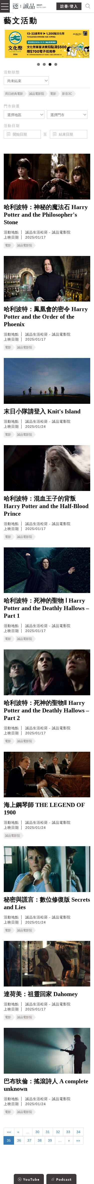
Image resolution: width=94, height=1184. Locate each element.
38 (40, 1140)
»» (78, 1140)
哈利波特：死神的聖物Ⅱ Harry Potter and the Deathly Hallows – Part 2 (46, 710)
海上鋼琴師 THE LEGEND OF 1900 (44, 809)
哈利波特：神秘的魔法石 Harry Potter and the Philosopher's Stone (46, 214)
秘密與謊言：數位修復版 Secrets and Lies (47, 903)
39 (50, 1140)
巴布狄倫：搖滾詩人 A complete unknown (46, 1085)
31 (48, 1132)
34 (78, 1132)
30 (37, 1132)
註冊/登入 (69, 6)
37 (29, 1140)
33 (68, 1132)
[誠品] (29, 6)
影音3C (67, 93)
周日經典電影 (14, 93)
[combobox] (26, 80)
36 (19, 1140)
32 (58, 1132)
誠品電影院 (36, 93)
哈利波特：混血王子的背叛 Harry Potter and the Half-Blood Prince (46, 506)
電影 (53, 93)
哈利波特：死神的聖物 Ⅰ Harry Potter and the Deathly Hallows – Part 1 (46, 608)
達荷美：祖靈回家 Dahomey (41, 994)
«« (9, 1132)
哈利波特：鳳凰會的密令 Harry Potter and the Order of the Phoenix (46, 316)
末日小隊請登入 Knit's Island (42, 411)
